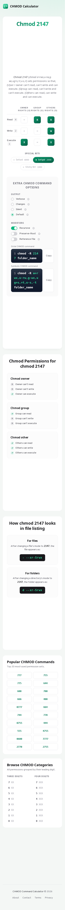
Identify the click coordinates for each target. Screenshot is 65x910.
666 (19, 699)
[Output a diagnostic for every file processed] (28, 199)
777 (19, 675)
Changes (20, 204)
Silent (19, 209)
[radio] (12, 199)
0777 (19, 707)
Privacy (49, 897)
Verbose (20, 199)
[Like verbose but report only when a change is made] (28, 204)
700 (45, 691)
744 (19, 715)
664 (45, 707)
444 (45, 723)
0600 (19, 738)
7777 (45, 738)
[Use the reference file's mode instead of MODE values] (38, 239)
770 (45, 715)
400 (45, 699)
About (15, 897)
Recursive (24, 228)
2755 (45, 746)
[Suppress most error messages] (25, 209)
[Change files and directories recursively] (33, 228)
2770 (19, 746)
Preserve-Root (27, 234)
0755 (19, 723)
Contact (26, 897)
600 (19, 691)
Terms (38, 897)
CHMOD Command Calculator (28, 891)
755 (45, 675)
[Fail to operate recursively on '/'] (39, 233)
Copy (49, 255)
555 (19, 731)
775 (19, 683)
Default (20, 214)
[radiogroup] (32, 207)
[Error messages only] (27, 214)
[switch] (14, 228)
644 (45, 683)
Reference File (27, 239)
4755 (45, 731)
